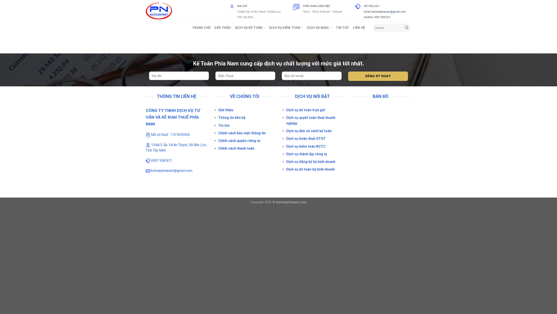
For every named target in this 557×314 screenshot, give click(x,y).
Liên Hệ (359, 28)
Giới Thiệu (222, 28)
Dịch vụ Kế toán (248, 28)
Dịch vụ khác (318, 28)
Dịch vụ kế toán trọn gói (305, 110)
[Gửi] (406, 28)
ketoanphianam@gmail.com (389, 11)
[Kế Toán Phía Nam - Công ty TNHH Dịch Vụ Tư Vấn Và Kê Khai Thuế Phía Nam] (159, 11)
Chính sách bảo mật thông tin (242, 133)
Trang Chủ (201, 28)
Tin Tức (342, 28)
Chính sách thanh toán (236, 148)
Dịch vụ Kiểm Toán (284, 28)
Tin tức (224, 125)
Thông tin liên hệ (231, 118)
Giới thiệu (225, 110)
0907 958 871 (382, 17)
